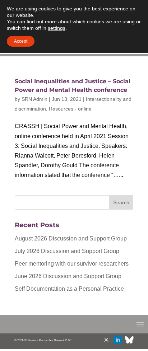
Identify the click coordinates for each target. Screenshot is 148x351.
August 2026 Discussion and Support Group (71, 238)
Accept (20, 41)
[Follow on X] (106, 340)
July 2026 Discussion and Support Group (67, 251)
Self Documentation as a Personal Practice (69, 289)
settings (56, 28)
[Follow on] (129, 340)
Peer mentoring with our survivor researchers (72, 264)
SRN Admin (34, 99)
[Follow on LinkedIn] (118, 340)
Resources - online (70, 109)
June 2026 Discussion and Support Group (68, 276)
